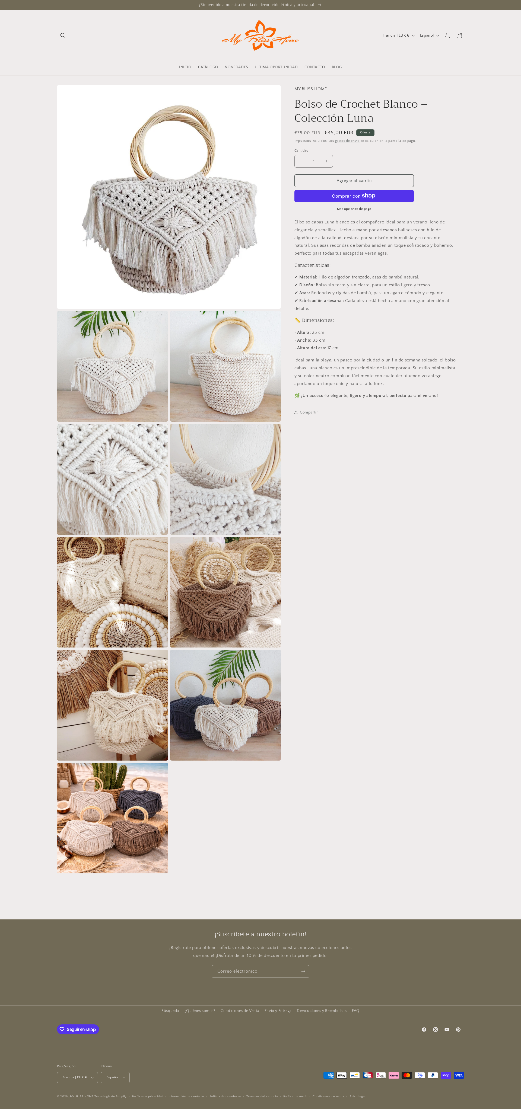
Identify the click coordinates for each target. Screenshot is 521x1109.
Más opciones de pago (354, 208)
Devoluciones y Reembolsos (322, 1011)
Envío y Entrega (278, 1011)
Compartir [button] (309, 412)
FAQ (356, 1011)
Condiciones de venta (328, 1096)
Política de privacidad (147, 1096)
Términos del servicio (262, 1096)
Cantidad (301, 150)
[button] (63, 35)
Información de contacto (186, 1096)
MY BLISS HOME (82, 1096)
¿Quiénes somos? (200, 1011)
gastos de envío (347, 140)
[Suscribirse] (303, 971)
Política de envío (295, 1096)
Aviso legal (358, 1096)
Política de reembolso (225, 1096)
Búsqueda (170, 1011)
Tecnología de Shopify (110, 1096)
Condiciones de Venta (240, 1011)
